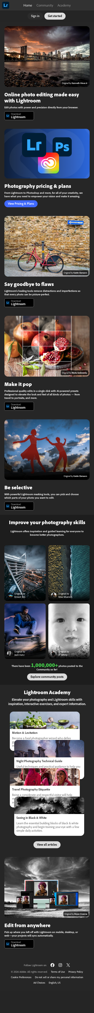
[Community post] (25, 573)
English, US (55, 982)
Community (45, 5)
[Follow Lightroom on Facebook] (52, 965)
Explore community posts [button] (47, 677)
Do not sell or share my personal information (59, 977)
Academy (64, 5)
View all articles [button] (47, 844)
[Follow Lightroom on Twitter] (68, 965)
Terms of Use (58, 971)
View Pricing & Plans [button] (21, 204)
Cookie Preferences (21, 977)
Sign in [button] (35, 16)
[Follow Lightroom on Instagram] (60, 965)
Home (27, 5)
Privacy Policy (75, 971)
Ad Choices (39, 982)
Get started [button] (55, 16)
